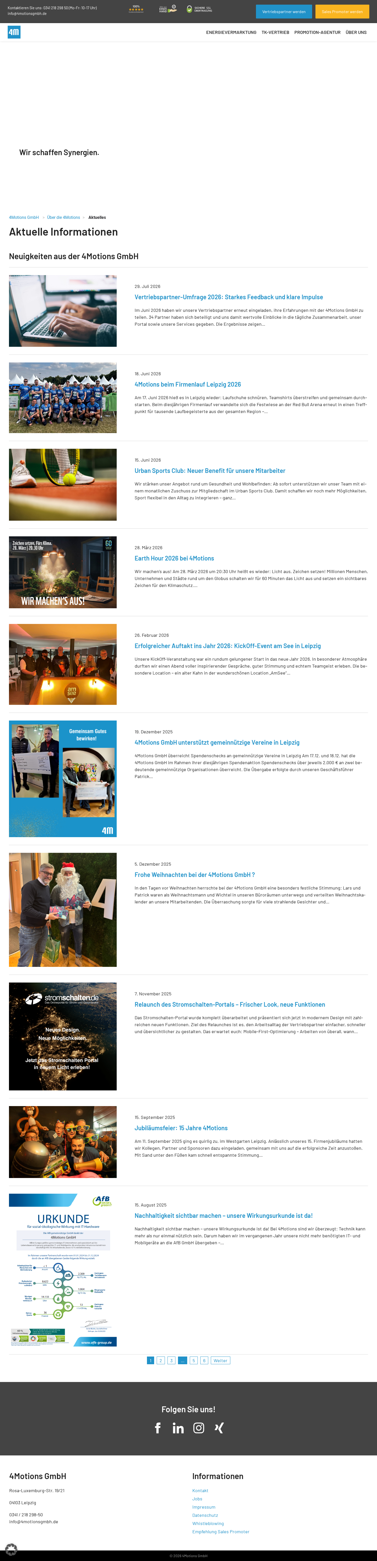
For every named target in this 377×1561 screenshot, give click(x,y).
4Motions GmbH (24, 217)
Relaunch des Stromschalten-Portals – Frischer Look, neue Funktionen (230, 1004)
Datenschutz (205, 1515)
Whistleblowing (208, 1523)
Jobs (197, 1498)
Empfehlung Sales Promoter (221, 1531)
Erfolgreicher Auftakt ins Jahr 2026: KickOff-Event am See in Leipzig (228, 645)
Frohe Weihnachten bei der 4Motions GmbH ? (195, 874)
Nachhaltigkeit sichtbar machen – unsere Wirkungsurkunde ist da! (224, 1215)
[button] (11, 1549)
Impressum (203, 1507)
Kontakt (200, 1490)
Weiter (220, 1360)
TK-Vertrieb (275, 32)
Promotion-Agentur (317, 32)
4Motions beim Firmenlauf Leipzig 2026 (188, 384)
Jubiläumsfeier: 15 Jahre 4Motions (181, 1128)
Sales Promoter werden (342, 11)
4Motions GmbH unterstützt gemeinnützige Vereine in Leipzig (217, 742)
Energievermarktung (231, 32)
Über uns (356, 32)
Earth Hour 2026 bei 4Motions (174, 558)
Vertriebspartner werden (284, 11)
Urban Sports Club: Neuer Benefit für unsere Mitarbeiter (210, 470)
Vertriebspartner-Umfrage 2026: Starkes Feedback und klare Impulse (229, 297)
